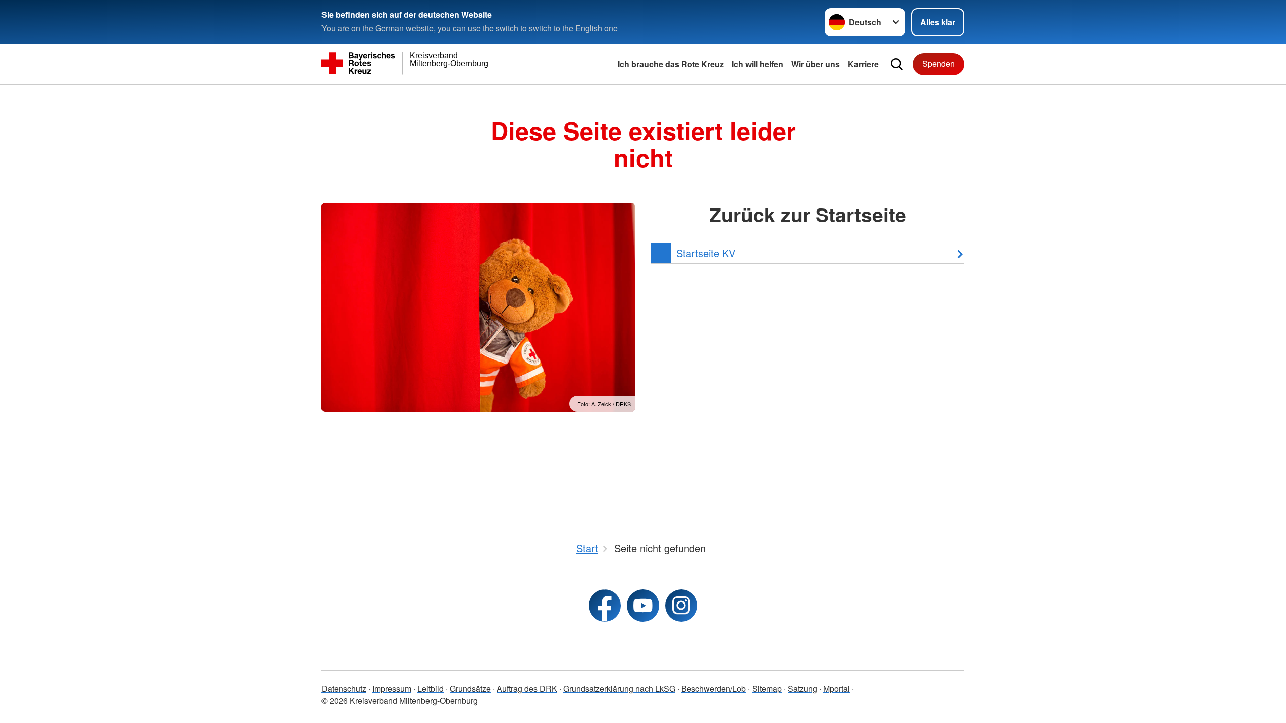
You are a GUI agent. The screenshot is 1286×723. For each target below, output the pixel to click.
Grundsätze (470, 688)
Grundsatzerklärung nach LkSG (619, 688)
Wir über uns (815, 64)
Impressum (391, 688)
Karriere (863, 64)
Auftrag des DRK (527, 688)
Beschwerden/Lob (713, 688)
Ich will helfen (757, 64)
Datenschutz (344, 688)
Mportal (836, 688)
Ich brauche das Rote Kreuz (671, 64)
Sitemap (767, 688)
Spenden (938, 63)
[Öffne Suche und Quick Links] (897, 64)
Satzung (802, 688)
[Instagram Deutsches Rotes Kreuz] (681, 605)
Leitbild (430, 688)
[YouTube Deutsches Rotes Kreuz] (643, 605)
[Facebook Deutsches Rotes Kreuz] (605, 605)
